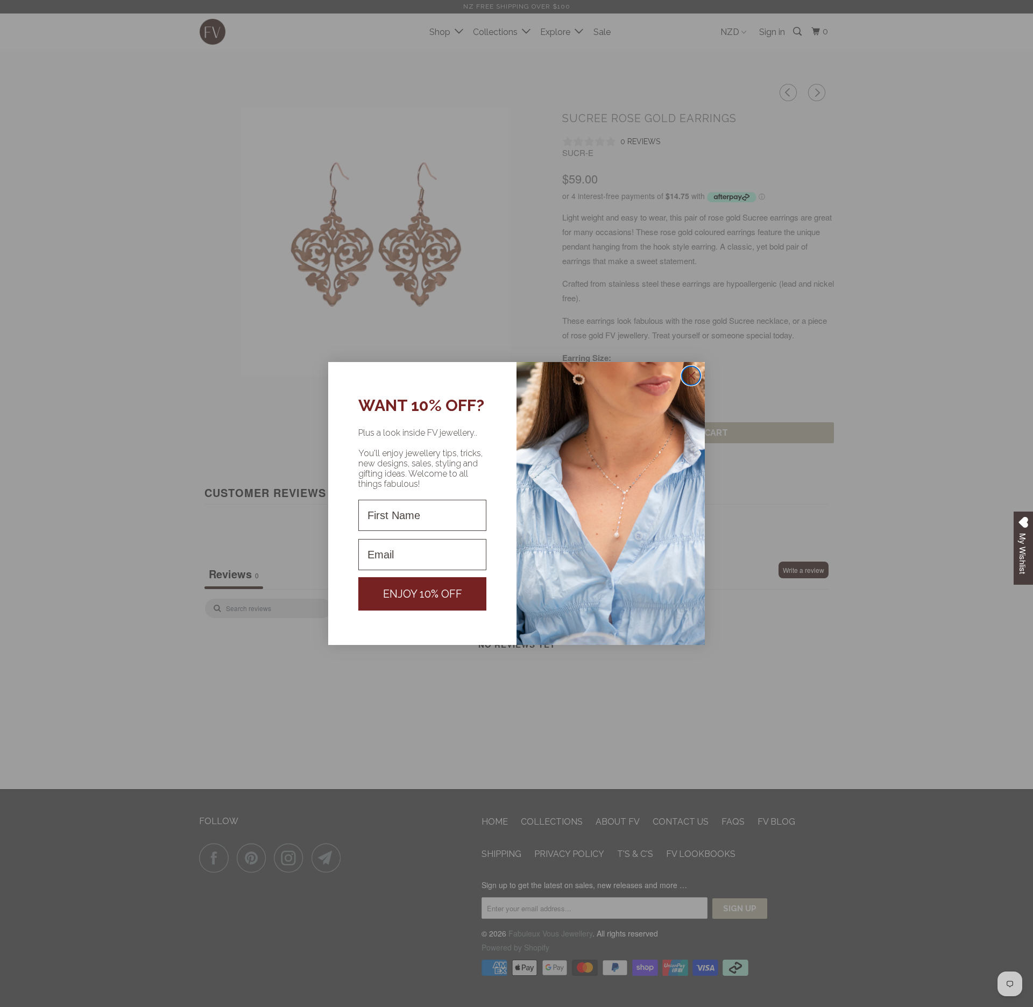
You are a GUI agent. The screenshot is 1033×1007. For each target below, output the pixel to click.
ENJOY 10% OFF (422, 593)
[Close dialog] (691, 375)
